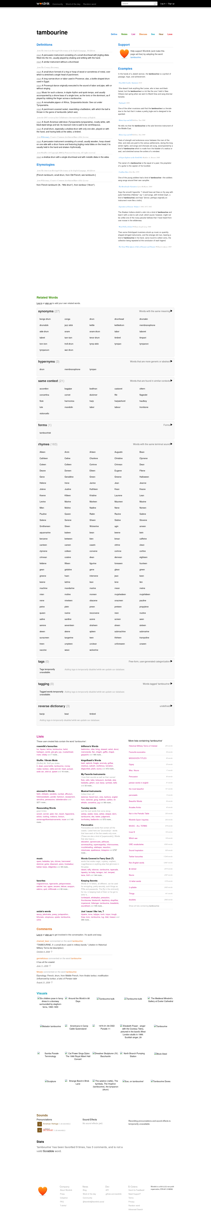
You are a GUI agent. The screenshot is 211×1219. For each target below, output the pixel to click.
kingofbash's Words (91, 760)
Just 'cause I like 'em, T (92, 911)
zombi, (48, 751)
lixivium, (61, 816)
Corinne (93, 464)
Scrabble (48, 1151)
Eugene (118, 470)
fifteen (67, 563)
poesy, (55, 914)
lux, (38, 749)
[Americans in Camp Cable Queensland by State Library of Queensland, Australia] (78, 1026)
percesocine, (50, 799)
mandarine (69, 588)
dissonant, (54, 864)
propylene (144, 606)
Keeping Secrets (89, 880)
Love (170, 34)
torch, (103, 914)
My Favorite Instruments (93, 774)
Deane (43, 470)
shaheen (93, 625)
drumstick (44, 324)
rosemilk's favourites (47, 746)
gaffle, (106, 751)
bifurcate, (41, 917)
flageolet (143, 394)
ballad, (40, 866)
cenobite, (54, 793)
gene (92, 569)
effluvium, (69, 793)
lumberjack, (86, 897)
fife (116, 394)
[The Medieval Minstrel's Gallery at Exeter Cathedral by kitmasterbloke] (161, 999)
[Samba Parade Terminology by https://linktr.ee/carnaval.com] (50, 1054)
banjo (42, 713)
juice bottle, (49, 766)
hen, (57, 813)
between (68, 538)
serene (43, 625)
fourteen (143, 563)
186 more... (97, 754)
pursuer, (70, 768)
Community (58, 3)
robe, (93, 749)
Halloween (144, 476)
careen (68, 544)
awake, (91, 813)
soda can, (41, 771)
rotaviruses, (86, 850)
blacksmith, (97, 900)
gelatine (68, 569)
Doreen (68, 470)
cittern (142, 388)
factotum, (61, 796)
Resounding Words (46, 808)
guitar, (47, 864)
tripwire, (84, 914)
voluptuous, (50, 917)
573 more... (107, 819)
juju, (61, 751)
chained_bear (43, 940)
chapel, (112, 751)
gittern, (92, 782)
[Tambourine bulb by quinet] (105, 998)
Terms (130, 1197)
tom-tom (43, 343)
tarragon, (100, 872)
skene (67, 631)
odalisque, (98, 847)
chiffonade (52, 889)
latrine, (50, 749)
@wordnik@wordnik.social (93, 1201)
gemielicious (42, 958)
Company (64, 1186)
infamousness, (113, 844)
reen (117, 612)
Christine (119, 458)
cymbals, (109, 782)
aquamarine (45, 532)
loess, (96, 813)
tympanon (144, 343)
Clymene (144, 458)
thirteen (118, 637)
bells (115, 782)
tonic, (88, 917)
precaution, (105, 897)
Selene (43, 519)
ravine (67, 612)
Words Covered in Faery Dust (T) (97, 858)
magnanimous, (43, 883)
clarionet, (90, 799)
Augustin (119, 451)
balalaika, (85, 782)
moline (68, 594)
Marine (68, 501)
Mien (42, 507)
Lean (142, 495)
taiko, (93, 780)
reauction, (107, 847)
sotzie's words (44, 911)
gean (42, 569)
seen (142, 618)
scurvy (99, 768)
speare (55, 771)
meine (142, 588)
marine (93, 588)
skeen (42, 631)
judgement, (105, 816)
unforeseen (120, 643)
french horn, (94, 796)
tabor (117, 331)
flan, (94, 751)
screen (118, 618)
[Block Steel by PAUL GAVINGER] (160, 1053)
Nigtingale (122, 103)
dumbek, (109, 780)
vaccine (43, 649)
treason (113, 917)
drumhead (119, 318)
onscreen (119, 600)
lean (91, 581)
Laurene (118, 495)
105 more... (98, 905)
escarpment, (70, 796)
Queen (68, 513)
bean (92, 532)
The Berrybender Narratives (128, 186)
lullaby (45, 754)
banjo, (103, 782)
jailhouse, (105, 841)
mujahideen (145, 594)
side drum (44, 331)
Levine (43, 501)
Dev (107, 1186)
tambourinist (45, 432)
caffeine (143, 538)
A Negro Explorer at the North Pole (130, 157)
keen (142, 575)
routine (143, 612)
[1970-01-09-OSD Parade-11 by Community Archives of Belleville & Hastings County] (105, 1026)
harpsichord (120, 400)
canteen (43, 544)
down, (41, 766)
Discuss (143, 34)
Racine (118, 513)
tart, (106, 872)
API (107, 1190)
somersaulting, (87, 844)
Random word (89, 3)
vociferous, (101, 765)
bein (141, 532)
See (153, 34)
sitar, (114, 780)
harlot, (65, 749)
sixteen (143, 625)
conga (67, 318)
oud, (98, 782)
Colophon (64, 1197)
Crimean (118, 464)
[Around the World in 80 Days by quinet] (78, 999)
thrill (88, 875)
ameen (143, 526)
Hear (161, 34)
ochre (39, 919)
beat (67, 713)
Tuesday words (88, 808)
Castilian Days (123, 172)
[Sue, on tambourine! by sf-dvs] (133, 1080)
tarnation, (109, 765)
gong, (96, 799)
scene (92, 618)
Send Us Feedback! (136, 1190)
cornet (67, 394)
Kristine (93, 495)
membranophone (147, 324)
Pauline (43, 513)
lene (116, 581)
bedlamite (95, 819)
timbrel (118, 337)
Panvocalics (87, 824)
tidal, (107, 917)
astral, (111, 749)
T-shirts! (63, 1205)
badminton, (86, 749)
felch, (39, 793)
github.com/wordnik (113, 1193)
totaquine (105, 850)
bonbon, (46, 768)
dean (92, 557)
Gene (42, 476)
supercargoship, (100, 844)
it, (38, 766)
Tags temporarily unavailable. (47, 670)
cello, (88, 780)
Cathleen (44, 458)
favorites (41, 880)
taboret (143, 331)
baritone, (108, 796)
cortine (143, 550)
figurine (93, 563)
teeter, (98, 816)
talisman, (96, 869)
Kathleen (94, 488)
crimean (43, 557)
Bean (142, 451)
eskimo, (40, 889)
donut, (116, 749)
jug (98, 802)
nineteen (68, 600)
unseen (143, 643)
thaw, (83, 917)
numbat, (61, 793)
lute (41, 406)
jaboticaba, (47, 914)
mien (42, 594)
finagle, (96, 763)
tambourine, (58, 749)
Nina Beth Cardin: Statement (128, 83)
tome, (90, 914)
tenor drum (95, 337)
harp (92, 400)
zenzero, (57, 886)
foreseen (119, 563)
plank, (94, 768)
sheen (117, 625)
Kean (117, 488)
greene (43, 575)
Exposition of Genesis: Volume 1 (129, 207)
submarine (144, 631)
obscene (93, 600)
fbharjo (40, 971)
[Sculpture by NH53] (50, 1080)
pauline (143, 600)
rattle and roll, (56, 768)
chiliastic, (46, 793)
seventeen (69, 625)
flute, (83, 780)
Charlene (94, 458)
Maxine (143, 501)
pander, (53, 796)
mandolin (69, 406)
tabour (117, 406)
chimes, (58, 861)
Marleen (93, 501)
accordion (44, 388)
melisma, (54, 816)
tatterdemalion (62, 799)
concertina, (92, 802)
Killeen (68, 495)
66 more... (108, 802)
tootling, (46, 816)
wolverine (94, 649)
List (133, 34)
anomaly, (104, 763)
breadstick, (114, 903)
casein (92, 544)
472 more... (110, 768)
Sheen (93, 519)
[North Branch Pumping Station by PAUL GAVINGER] (133, 1054)
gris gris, (55, 751)
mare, (39, 754)
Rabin (92, 513)
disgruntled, (86, 768)
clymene (43, 550)
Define (114, 34)
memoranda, (86, 751)
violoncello (44, 413)
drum (92, 318)
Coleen (43, 464)
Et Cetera (133, 1186)
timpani (143, 337)
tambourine (135, 57)
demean (118, 557)
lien (141, 581)
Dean (142, 464)
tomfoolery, (86, 819)
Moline (68, 507)
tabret (42, 337)
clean (142, 544)
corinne (118, 550)
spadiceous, (96, 850)
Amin (67, 451)
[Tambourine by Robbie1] (160, 1025)
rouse (64, 819)
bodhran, (103, 799)
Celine (67, 458)
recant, (62, 813)
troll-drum (69, 343)
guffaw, (110, 763)
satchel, (40, 886)
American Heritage (51, 1123)
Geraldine (69, 476)
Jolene (43, 488)
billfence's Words (89, 746)
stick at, (48, 771)
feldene (43, 563)
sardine (68, 618)
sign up (48, 303)
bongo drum (45, 318)
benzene (44, 538)
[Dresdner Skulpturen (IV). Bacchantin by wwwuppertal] (105, 1054)
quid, (45, 889)
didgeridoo (52, 866)
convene (93, 550)
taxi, (45, 886)
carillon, (110, 799)
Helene (43, 482)
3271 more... (42, 802)
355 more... (86, 919)
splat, (52, 813)
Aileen (42, 451)
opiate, (58, 917)
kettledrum (119, 324)
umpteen (69, 643)
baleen (68, 532)
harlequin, (41, 751)
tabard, (84, 869)
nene (42, 600)
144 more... (98, 875)
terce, (83, 875)
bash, (83, 763)
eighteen (143, 557)
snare (67, 331)
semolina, (41, 799)
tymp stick (94, 343)
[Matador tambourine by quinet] (50, 1025)
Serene (68, 519)
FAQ (62, 1201)
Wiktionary (45, 137)
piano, (62, 864)
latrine (67, 581)
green (142, 569)
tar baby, (92, 872)
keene (42, 581)
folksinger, (95, 903)
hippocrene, (70, 813)
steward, (104, 749)
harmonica (69, 400)
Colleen (68, 464)
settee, (102, 813)
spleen (93, 631)
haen (67, 575)
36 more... (65, 866)
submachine (120, 631)
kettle (92, 324)
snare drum (95, 331)
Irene (67, 482)
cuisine (68, 557)
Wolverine (94, 526)
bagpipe (68, 388)
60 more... (65, 889)
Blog (85, 1190)
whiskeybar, (96, 897)
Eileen (92, 470)
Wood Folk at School (126, 227)
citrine (117, 544)
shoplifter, (114, 900)
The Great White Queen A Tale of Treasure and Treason (137, 247)
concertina (44, 394)
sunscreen (44, 637)
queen (42, 612)
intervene (94, 575)
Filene (142, 470)
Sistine (118, 519)
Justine (68, 488)
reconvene (94, 612)
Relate (124, 34)
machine (43, 588)
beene (117, 532)
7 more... (55, 754)
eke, (93, 816)
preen (92, 606)
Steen (67, 526)
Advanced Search (135, 1209)
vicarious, (85, 765)
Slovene (143, 519)
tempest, (111, 872)
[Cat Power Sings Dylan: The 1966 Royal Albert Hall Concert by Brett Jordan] (78, 1055)
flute (41, 400)
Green (92, 476)
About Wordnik (66, 1190)
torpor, (108, 914)
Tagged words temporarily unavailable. (51, 693)
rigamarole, (54, 883)
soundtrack (85, 905)
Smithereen (45, 526)
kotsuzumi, (100, 780)
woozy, (40, 914)
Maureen (119, 501)
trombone (144, 406)
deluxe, (64, 886)
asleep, (84, 813)
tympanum (44, 349)
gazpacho (85, 754)
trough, (114, 914)
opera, (39, 861)
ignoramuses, (96, 841)
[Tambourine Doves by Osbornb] (160, 1080)
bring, (98, 749)
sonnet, (46, 813)
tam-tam (68, 337)
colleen (68, 550)
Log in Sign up (167, 3)
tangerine (69, 637)
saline (42, 618)
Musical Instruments (91, 791)
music (40, 858)
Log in (39, 303)
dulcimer (93, 394)
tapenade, (114, 869)
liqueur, (43, 749)
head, (64, 768)
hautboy (143, 400)
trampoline (144, 637)
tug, (103, 917)
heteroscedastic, (43, 796)
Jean (117, 482)
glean (117, 569)
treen (42, 643)
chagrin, (99, 751)
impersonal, (86, 903)
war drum (69, 349)
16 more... (66, 771)
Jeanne (143, 482)
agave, (51, 886)
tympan (118, 343)
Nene (117, 507)
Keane (143, 488)
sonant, (40, 813)
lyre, (53, 861)
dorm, (114, 813)
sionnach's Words (46, 791)
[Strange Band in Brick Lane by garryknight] (78, 1081)
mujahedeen (120, 594)
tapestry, (85, 872)
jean (116, 575)
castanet (118, 388)
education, (85, 841)
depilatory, (106, 900)
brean (117, 538)
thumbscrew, (86, 900)
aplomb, (89, 763)
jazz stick (69, 324)
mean (117, 588)
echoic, (40, 816)
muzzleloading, (87, 847)
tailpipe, (96, 914)
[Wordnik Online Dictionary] (43, 3)
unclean (93, 643)
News (85, 1186)
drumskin (144, 318)
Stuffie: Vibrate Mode (47, 760)
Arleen (93, 451)
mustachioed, (68, 751)
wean (67, 649)
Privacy (131, 1201)
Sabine (143, 513)
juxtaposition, (63, 914)
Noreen (143, 507)
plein (67, 606)
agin (116, 526)
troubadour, (69, 864)
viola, (101, 796)
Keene (43, 495)
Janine (93, 482)
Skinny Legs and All (125, 120)
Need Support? (134, 1193)
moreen (93, 594)
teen (92, 637)
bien (91, 538)
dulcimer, (85, 796)
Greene (118, 476)
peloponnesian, (65, 883)
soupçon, (71, 886)
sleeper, (108, 813)
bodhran (93, 388)
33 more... (89, 785)
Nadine (93, 507)
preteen (118, 606)
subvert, (92, 765)
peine (42, 606)
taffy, (89, 869)
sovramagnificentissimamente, (49, 819)
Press (62, 1193)
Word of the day (73, 3)
